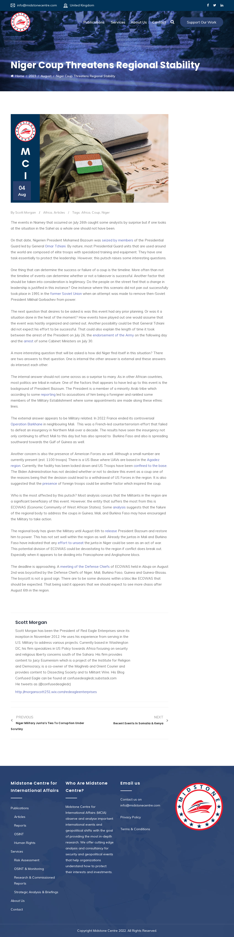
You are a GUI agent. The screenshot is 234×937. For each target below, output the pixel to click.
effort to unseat (71, 543)
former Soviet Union (66, 293)
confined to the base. (150, 465)
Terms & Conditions (135, 829)
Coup (96, 212)
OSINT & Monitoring (29, 869)
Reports (20, 825)
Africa (47, 212)
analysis (119, 507)
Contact (159, 22)
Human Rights (24, 843)
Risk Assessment (26, 860)
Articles (59, 212)
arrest (28, 341)
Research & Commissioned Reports (34, 880)
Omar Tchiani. (55, 246)
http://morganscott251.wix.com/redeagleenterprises (56, 692)
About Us (139, 22)
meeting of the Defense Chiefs (85, 566)
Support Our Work (201, 22)
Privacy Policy (130, 817)
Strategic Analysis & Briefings (36, 892)
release (110, 531)
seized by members (118, 240)
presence (50, 483)
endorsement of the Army (114, 335)
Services (118, 22)
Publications (93, 22)
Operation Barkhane (27, 424)
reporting (48, 394)
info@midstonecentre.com (37, 5)
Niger (106, 212)
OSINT (19, 834)
